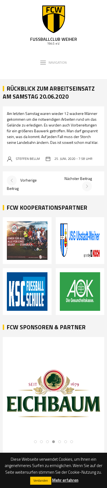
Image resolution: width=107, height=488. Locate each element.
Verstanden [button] (40, 480)
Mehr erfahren (65, 480)
